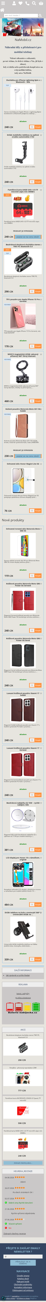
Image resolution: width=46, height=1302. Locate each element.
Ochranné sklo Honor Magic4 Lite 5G (23, 464)
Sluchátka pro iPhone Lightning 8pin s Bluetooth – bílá (23, 81)
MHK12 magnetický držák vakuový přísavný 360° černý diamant (23, 355)
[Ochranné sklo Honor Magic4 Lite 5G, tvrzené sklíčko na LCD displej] (23, 480)
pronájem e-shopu (23, 1298)
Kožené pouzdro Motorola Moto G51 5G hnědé (22, 410)
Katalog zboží (23, 1278)
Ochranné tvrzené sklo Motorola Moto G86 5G (23, 530)
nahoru (42, 1298)
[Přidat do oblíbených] (41, 81)
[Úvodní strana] (3, 10)
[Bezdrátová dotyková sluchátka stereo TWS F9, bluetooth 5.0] (23, 261)
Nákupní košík (23, 1281)
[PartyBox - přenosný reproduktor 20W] (23, 1078)
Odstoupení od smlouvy (23, 1290)
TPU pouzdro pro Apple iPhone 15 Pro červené (23, 300)
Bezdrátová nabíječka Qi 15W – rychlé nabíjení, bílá (23, 804)
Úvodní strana (23, 1275)
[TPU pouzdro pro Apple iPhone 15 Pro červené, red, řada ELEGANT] (23, 316)
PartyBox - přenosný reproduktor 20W (23, 1068)
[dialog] (3, 1298)
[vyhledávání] (35, 4)
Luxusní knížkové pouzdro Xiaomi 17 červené (23, 749)
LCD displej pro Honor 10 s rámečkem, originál (23, 858)
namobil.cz (16, 1296)
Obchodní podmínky (23, 1284)
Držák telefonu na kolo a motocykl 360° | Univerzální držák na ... (23, 913)
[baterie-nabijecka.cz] (23, 1017)
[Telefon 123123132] (28, 5)
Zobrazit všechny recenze (15, 1233)
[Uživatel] (22, 4)
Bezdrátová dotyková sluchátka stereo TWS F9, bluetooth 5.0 (23, 245)
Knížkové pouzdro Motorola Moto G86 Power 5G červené (23, 584)
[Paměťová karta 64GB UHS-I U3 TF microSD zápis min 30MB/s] (23, 206)
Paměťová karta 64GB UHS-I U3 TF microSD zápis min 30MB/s (23, 191)
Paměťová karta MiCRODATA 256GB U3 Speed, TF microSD (23, 1099)
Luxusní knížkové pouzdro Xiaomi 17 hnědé (23, 694)
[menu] (3, 3)
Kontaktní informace (23, 1287)
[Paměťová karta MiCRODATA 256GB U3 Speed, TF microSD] (23, 1110)
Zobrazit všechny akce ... (23, 1163)
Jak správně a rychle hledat (18, 975)
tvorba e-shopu (9, 1298)
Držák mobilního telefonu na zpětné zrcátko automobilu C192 (23, 136)
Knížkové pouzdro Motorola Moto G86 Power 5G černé (23, 639)
